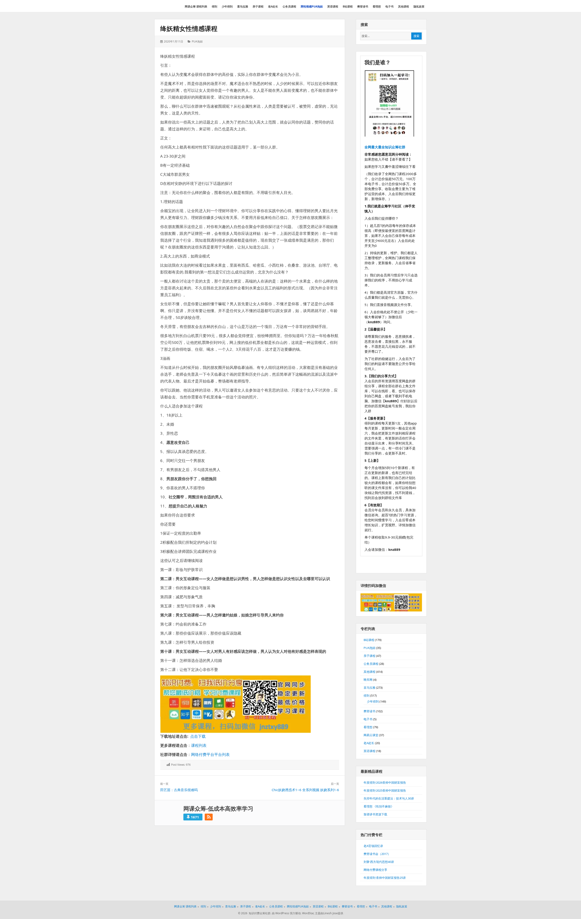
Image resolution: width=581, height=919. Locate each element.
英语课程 (369, 751)
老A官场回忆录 (373, 846)
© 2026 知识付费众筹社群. (254, 913)
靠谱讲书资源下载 (375, 814)
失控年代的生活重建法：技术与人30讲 (389, 798)
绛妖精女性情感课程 (188, 28)
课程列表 (199, 745)
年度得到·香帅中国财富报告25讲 (385, 878)
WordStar (308, 913)
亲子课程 (369, 656)
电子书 (368, 719)
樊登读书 (369, 711)
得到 (366, 695)
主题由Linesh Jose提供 (329, 913)
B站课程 (369, 640)
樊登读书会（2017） (377, 854)
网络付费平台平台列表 (210, 754)
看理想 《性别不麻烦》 (379, 806)
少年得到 (373, 701)
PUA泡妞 (197, 41)
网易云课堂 (371, 735)
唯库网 (368, 680)
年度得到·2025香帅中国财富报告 (385, 790)
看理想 (368, 727)
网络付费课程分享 (375, 870)
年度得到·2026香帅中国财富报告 (385, 782)
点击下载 (198, 736)
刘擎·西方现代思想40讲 (379, 862)
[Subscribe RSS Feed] (209, 817)
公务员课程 (371, 664)
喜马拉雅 (369, 688)
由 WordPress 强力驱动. (286, 913)
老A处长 (369, 743)
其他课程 (369, 672)
